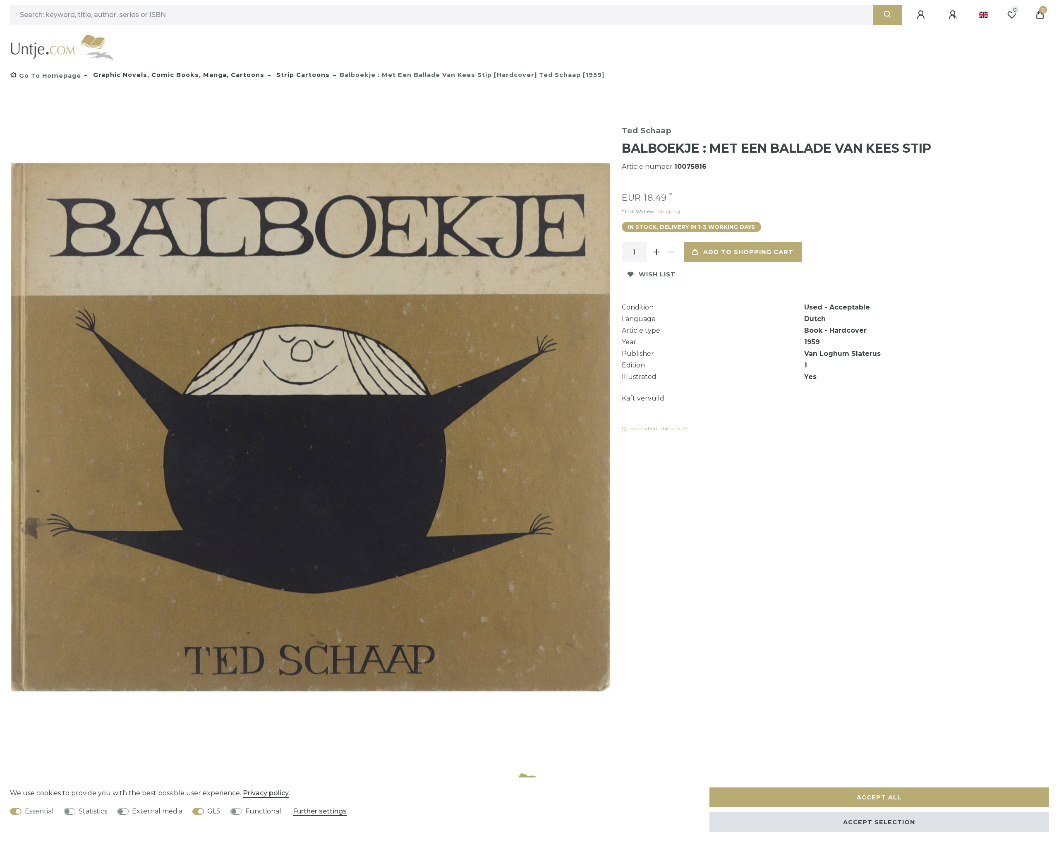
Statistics (93, 811)
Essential (39, 811)
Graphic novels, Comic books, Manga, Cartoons (177, 75)
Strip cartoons (302, 75)
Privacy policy (266, 793)
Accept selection (879, 822)
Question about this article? (655, 428)
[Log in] (922, 14)
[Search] (887, 15)
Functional (263, 811)
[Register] (954, 14)
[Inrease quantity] (656, 252)
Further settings (320, 811)
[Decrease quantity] (671, 252)
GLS (213, 811)
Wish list (657, 274)
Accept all (879, 797)
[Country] (983, 15)
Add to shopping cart (748, 252)
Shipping (668, 211)
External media (157, 811)
